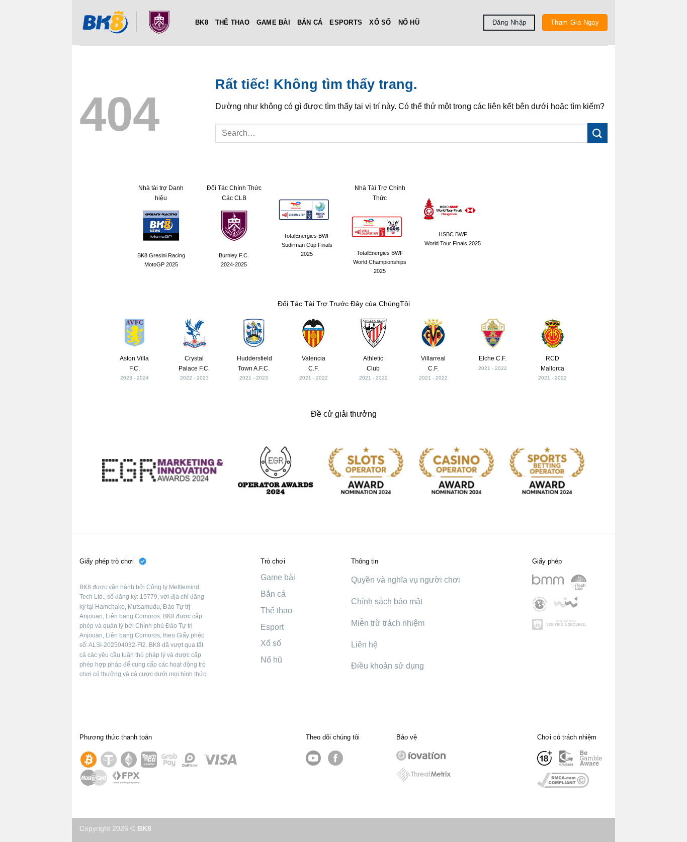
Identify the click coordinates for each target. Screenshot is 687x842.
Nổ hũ (408, 22)
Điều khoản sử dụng (387, 666)
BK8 (201, 22)
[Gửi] (597, 133)
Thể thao (232, 22)
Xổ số (380, 22)
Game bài (273, 22)
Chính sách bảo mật (386, 601)
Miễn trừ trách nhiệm (387, 623)
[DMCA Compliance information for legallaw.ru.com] (563, 780)
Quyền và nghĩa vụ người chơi (405, 580)
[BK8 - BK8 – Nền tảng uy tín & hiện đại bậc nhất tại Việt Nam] (129, 23)
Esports (345, 22)
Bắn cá (310, 22)
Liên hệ (364, 644)
